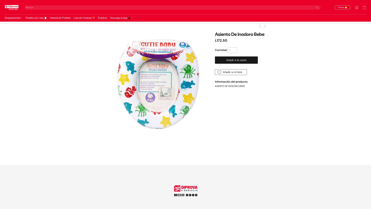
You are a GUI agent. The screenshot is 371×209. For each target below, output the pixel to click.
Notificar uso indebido (185, 195)
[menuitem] (260, 26)
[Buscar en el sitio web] (317, 8)
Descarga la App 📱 (120, 18)
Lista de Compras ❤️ (84, 18)
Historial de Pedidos (60, 18)
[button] (12, 7)
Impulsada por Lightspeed (185, 200)
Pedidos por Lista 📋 (36, 18)
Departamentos (13, 18)
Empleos (102, 18)
